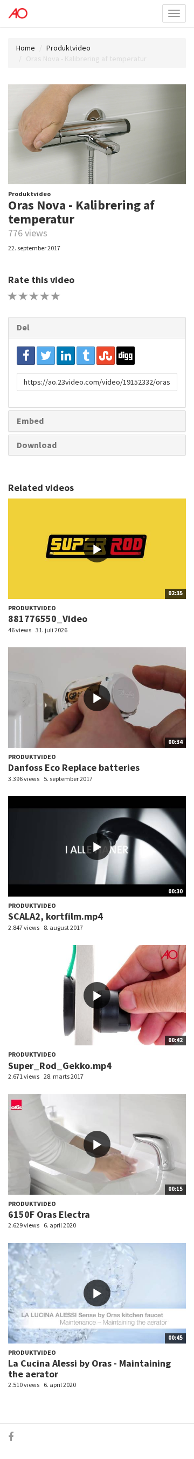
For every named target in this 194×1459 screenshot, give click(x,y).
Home (25, 48)
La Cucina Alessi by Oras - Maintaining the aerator (89, 1368)
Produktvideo (68, 48)
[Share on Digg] (125, 355)
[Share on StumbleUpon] (105, 355)
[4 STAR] (45, 296)
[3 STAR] (34, 296)
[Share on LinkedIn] (66, 355)
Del (23, 327)
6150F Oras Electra (49, 1214)
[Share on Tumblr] (86, 355)
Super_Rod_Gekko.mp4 (60, 1065)
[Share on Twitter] (46, 355)
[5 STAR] (55, 296)
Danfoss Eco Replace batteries (74, 767)
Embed (30, 420)
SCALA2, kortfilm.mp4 (55, 916)
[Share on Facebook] (26, 355)
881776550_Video (47, 618)
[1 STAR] (12, 296)
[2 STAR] (23, 296)
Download (37, 444)
